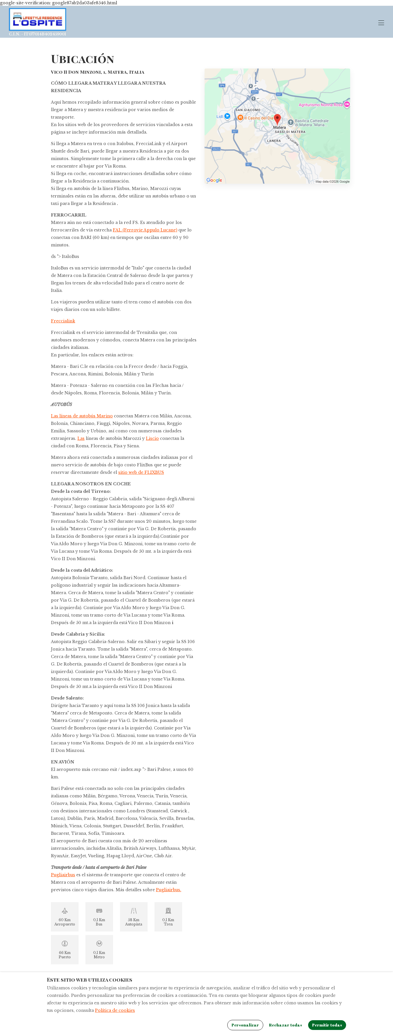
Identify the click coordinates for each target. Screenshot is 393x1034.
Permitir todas (327, 1025)
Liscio (152, 438)
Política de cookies (115, 1010)
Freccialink (63, 321)
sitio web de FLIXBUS (141, 472)
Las (81, 438)
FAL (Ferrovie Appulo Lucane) (145, 230)
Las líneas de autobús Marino (82, 416)
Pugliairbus (63, 874)
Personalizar (245, 1025)
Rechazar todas (285, 1025)
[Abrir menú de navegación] (381, 22)
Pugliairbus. (168, 889)
